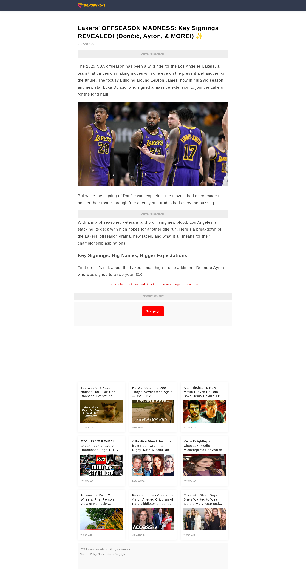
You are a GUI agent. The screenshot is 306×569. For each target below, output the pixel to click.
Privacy (110, 554)
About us (84, 554)
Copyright (120, 554)
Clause (101, 554)
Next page (153, 311)
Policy (93, 554)
